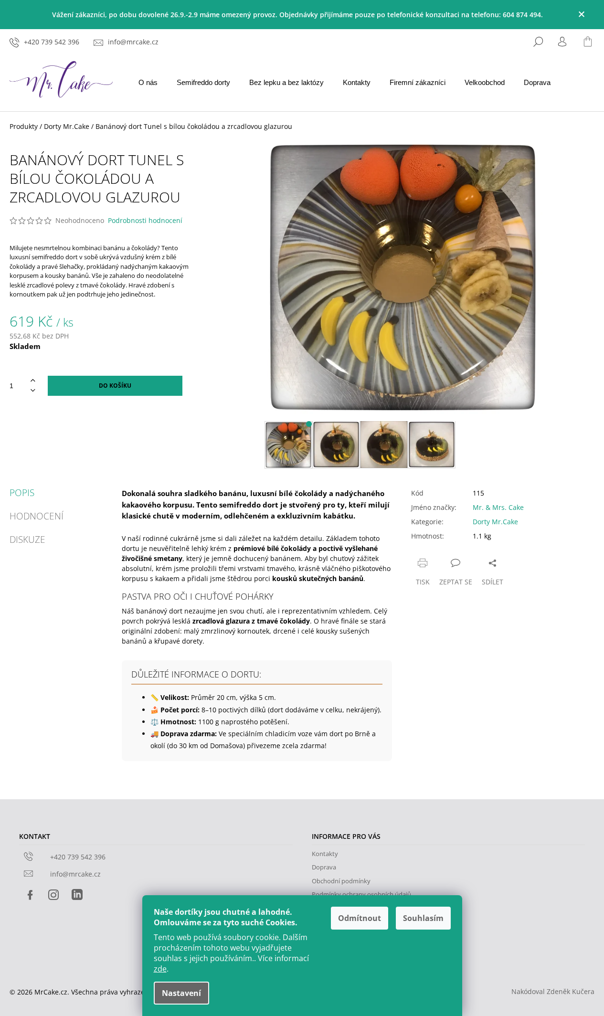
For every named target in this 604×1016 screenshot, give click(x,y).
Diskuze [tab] (27, 540)
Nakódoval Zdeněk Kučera (552, 991)
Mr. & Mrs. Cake (498, 507)
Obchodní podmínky (341, 881)
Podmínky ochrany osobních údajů (361, 894)
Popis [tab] (22, 493)
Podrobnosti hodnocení (145, 220)
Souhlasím (423, 918)
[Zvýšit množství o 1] (33, 381)
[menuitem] (148, 83)
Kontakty (325, 853)
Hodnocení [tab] (37, 516)
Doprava (324, 867)
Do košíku (115, 385)
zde (160, 968)
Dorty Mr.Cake (495, 521)
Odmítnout (359, 918)
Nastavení (181, 993)
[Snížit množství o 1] (33, 391)
